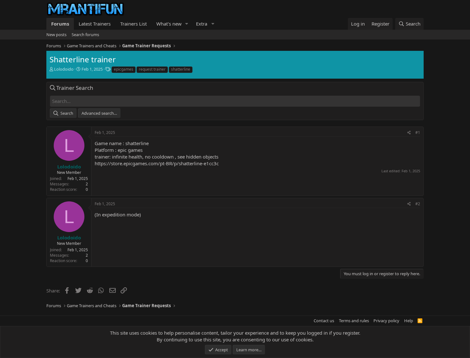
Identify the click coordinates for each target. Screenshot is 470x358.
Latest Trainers (95, 23)
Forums (60, 23)
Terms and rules (354, 320)
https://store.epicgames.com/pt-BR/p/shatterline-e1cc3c (157, 163)
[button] (186, 24)
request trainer (152, 69)
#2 (417, 203)
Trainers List (133, 23)
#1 (417, 132)
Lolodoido (64, 69)
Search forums (85, 34)
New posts (56, 34)
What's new (169, 23)
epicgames (123, 69)
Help (408, 320)
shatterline (180, 69)
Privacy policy (386, 320)
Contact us (324, 320)
